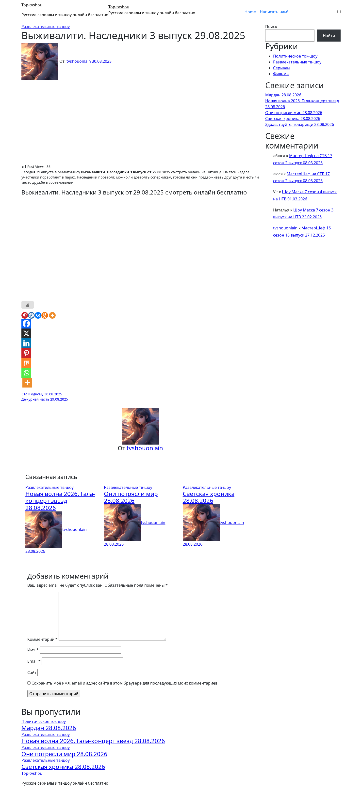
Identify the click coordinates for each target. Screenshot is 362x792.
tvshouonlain (78, 61)
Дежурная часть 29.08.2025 (44, 399)
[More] (52, 315)
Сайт (31, 672)
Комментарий (42, 639)
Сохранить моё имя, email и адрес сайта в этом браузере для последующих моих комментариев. (125, 683)
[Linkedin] (26, 343)
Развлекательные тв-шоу (45, 26)
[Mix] (26, 363)
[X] (26, 333)
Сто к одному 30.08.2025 (41, 394)
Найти (329, 35)
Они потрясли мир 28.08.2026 (131, 497)
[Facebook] (26, 324)
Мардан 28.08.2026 (283, 95)
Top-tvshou (31, 5)
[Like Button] (27, 305)
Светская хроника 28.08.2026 (208, 497)
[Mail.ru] (31, 315)
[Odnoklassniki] (44, 315)
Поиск (271, 26)
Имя (33, 650)
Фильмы (281, 73)
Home (250, 12)
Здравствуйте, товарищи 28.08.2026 (299, 124)
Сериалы (281, 68)
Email (34, 661)
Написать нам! (274, 12)
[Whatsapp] (26, 373)
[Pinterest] (24, 315)
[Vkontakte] (38, 315)
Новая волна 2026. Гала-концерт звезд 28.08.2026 (60, 501)
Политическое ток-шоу (295, 56)
